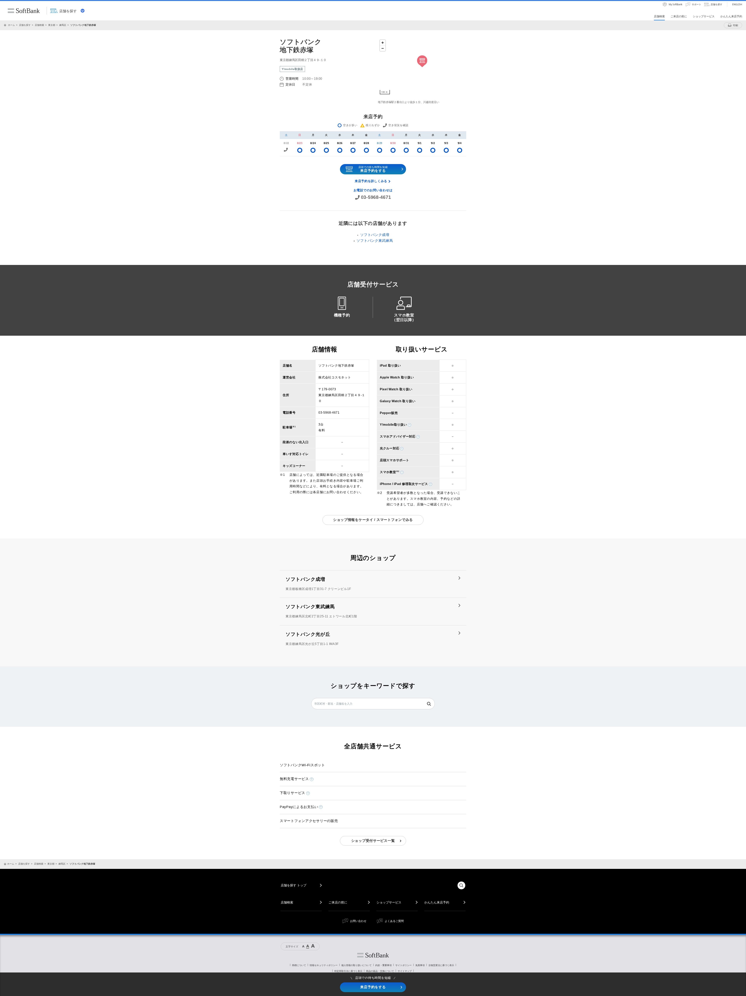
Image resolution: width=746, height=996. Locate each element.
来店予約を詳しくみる (371, 181)
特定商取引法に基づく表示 (348, 971)
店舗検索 (39, 25)
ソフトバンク (373, 955)
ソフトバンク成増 (374, 235)
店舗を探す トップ (293, 885)
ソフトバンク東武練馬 (374, 241)
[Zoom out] (382, 48)
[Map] (422, 67)
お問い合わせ (358, 921)
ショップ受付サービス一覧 (373, 841)
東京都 (51, 25)
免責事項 (420, 965)
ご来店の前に (338, 902)
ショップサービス (388, 902)
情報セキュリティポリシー (324, 965)
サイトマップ (405, 971)
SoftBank (24, 10)
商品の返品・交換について (380, 971)
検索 (429, 704)
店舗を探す (25, 25)
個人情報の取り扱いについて (356, 965)
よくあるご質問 (394, 921)
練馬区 (62, 25)
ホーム (11, 25)
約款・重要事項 (383, 965)
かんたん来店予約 (436, 902)
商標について (299, 965)
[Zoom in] (382, 42)
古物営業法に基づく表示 (441, 965)
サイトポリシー (403, 965)
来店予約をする (373, 987)
